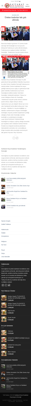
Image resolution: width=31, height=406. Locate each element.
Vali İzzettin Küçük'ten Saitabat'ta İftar (16, 192)
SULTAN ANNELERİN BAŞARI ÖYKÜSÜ (16, 179)
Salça (3, 253)
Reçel (3, 250)
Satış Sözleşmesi (17, 400)
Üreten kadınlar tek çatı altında (15, 205)
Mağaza (3, 241)
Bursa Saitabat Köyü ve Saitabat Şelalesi (16, 199)
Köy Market (12, 401)
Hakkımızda (4, 229)
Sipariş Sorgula (5, 221)
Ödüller (3, 233)
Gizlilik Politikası (6, 224)
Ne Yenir (3, 245)
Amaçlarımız (5, 236)
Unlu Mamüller (5, 256)
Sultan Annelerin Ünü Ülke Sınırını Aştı (18, 185)
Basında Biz (15, 15)
